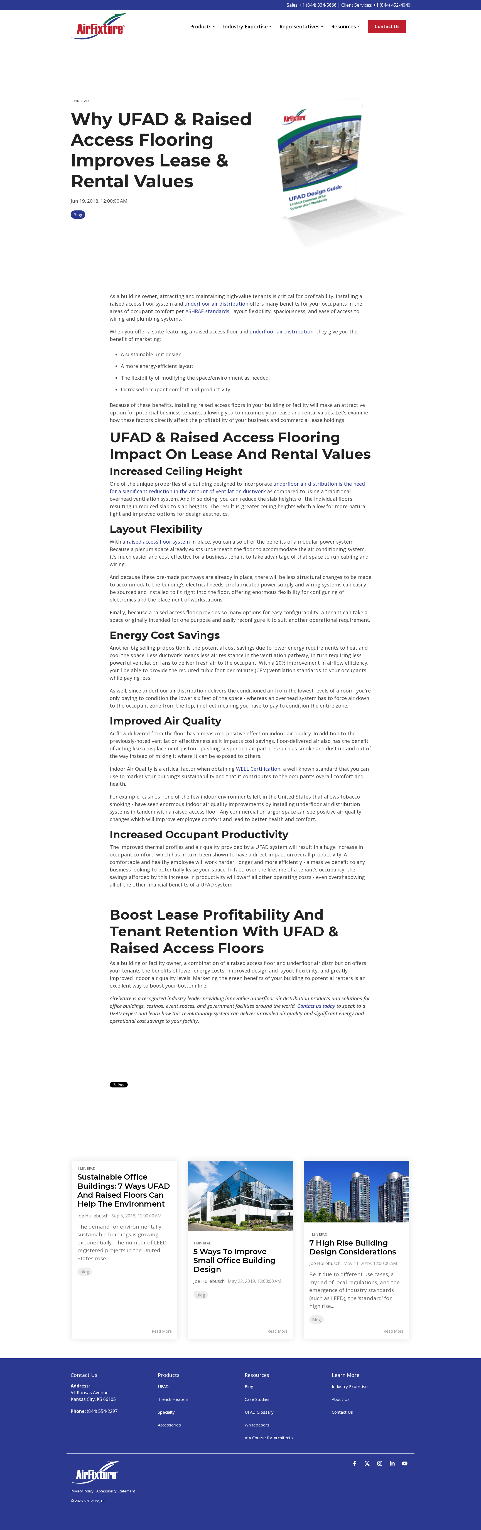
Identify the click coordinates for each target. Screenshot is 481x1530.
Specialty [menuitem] (166, 1412)
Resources (343, 26)
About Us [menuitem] (341, 1399)
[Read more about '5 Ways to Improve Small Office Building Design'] (240, 1196)
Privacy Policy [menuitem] (82, 1491)
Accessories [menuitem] (169, 1425)
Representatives (299, 26)
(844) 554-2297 (102, 1411)
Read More (162, 1331)
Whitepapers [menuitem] (257, 1425)
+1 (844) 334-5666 (318, 5)
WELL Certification (258, 768)
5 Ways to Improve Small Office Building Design (234, 1260)
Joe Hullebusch (93, 1216)
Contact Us (387, 26)
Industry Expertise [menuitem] (350, 1386)
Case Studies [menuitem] (257, 1399)
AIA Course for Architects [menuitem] (269, 1437)
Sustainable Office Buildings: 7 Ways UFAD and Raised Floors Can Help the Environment (123, 1190)
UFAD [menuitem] (163, 1386)
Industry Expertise (245, 26)
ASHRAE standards (207, 311)
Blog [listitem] (84, 1271)
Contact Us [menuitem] (342, 1412)
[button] (355, 1463)
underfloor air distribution (216, 303)
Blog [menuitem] (249, 1386)
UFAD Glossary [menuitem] (259, 1412)
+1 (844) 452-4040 (391, 5)
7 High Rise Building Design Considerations (352, 1247)
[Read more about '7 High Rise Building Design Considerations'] (356, 1191)
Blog (77, 214)
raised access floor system (158, 541)
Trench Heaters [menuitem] (173, 1399)
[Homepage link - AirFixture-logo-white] (95, 1481)
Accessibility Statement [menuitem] (115, 1491)
